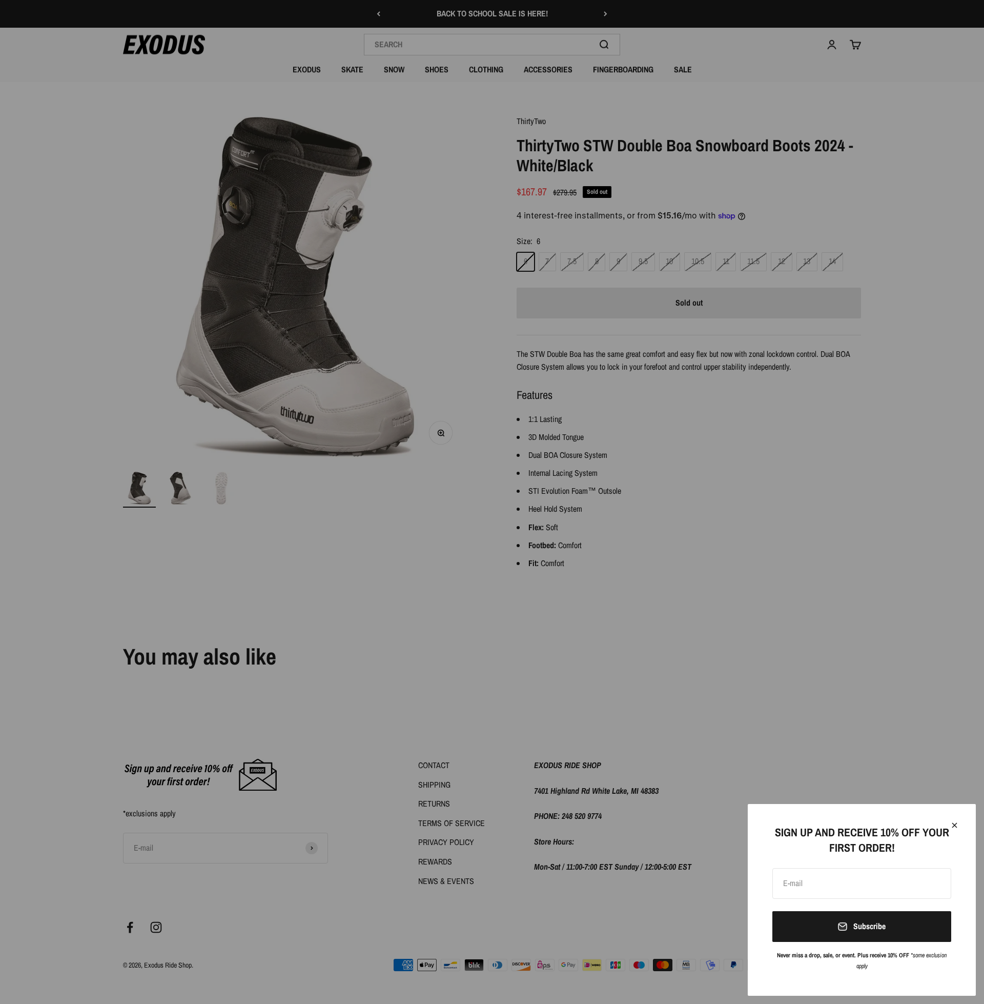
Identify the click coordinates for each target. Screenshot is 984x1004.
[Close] (954, 825)
